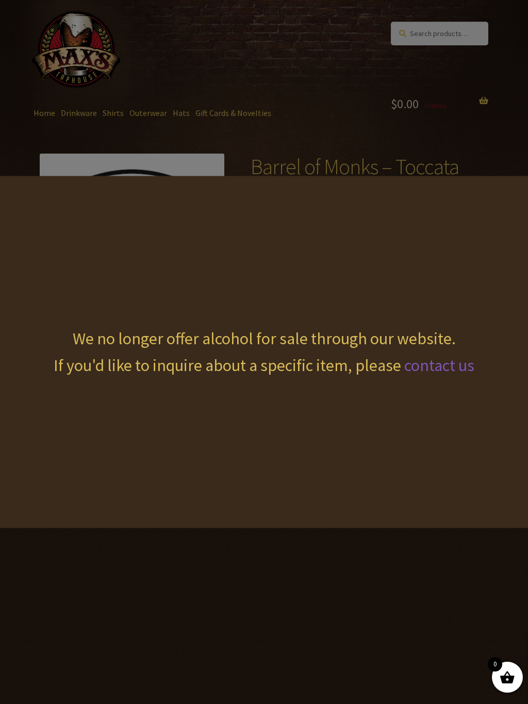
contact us (439, 365)
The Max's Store (92, 31)
